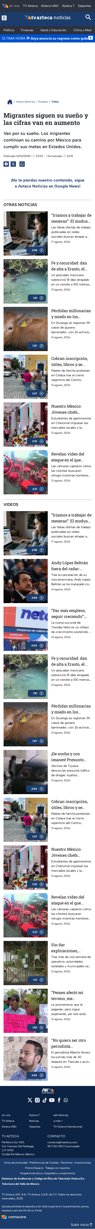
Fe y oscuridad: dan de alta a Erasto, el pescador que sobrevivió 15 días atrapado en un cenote (69, 266)
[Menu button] (6, 17)
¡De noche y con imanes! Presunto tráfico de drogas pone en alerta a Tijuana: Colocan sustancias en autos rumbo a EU (69, 757)
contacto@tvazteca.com (62, 1142)
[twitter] (30, 1101)
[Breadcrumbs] (11, 102)
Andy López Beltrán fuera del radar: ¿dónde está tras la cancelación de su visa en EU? (69, 566)
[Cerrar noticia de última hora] (90, 38)
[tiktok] (44, 1101)
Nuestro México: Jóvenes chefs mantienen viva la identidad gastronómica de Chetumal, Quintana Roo (70, 409)
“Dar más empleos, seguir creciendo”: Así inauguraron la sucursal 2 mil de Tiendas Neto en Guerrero (69, 613)
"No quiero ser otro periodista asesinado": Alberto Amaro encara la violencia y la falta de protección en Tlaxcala (71, 1043)
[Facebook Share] (6, 164)
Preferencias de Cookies (44, 1162)
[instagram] (37, 1101)
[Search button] (88, 17)
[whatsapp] (66, 1101)
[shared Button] (22, 164)
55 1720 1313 (55, 1146)
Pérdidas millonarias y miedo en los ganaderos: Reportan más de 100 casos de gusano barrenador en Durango (71, 314)
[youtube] (52, 1101)
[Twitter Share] (13, 164)
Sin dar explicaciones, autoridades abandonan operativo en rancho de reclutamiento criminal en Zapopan (71, 948)
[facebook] (59, 1101)
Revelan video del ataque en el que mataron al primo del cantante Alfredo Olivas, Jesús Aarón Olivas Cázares (71, 457)
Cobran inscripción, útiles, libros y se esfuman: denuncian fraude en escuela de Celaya (70, 361)
